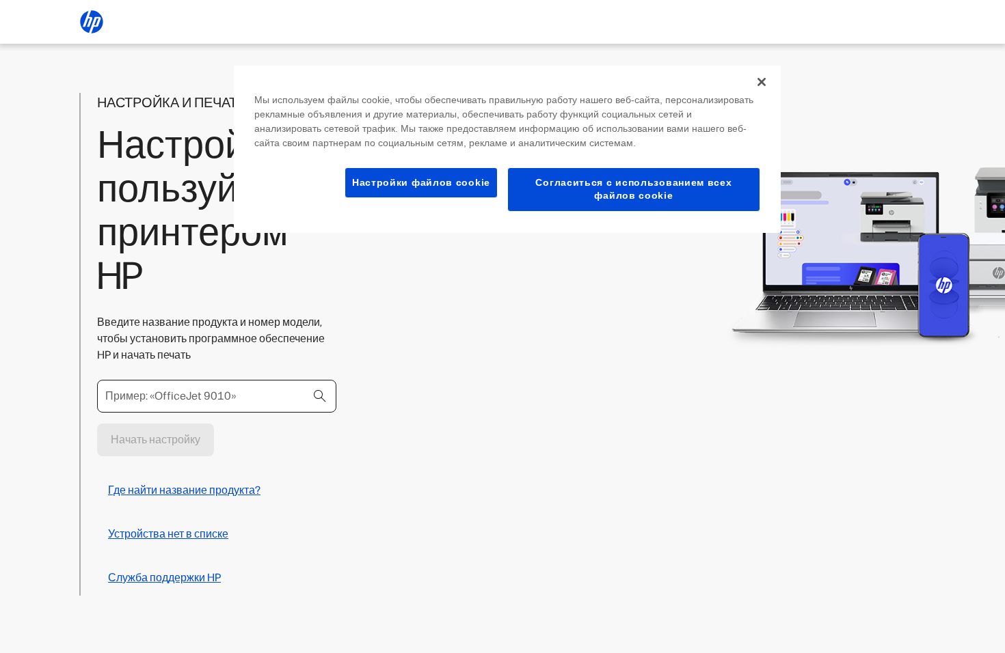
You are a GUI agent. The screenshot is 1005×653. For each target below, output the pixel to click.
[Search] (320, 396)
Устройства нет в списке (168, 533)
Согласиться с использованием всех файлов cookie (633, 189)
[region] (507, 149)
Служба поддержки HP (164, 577)
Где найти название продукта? (184, 490)
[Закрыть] (762, 82)
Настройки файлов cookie (421, 182)
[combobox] (216, 396)
